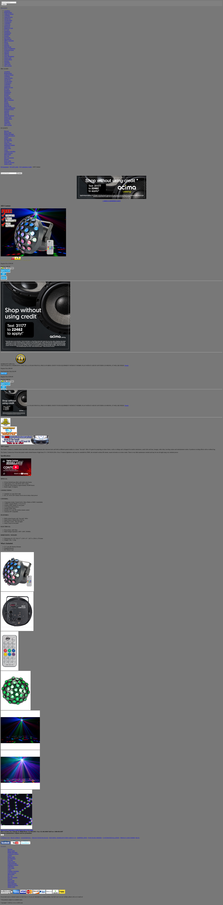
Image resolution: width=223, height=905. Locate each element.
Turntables (7, 62)
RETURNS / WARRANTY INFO (59, 838)
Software (6, 55)
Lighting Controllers (9, 151)
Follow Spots (7, 143)
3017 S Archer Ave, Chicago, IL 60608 (12, 831)
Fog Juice (6, 142)
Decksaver (7, 26)
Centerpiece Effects (9, 136)
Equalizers (7, 31)
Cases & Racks (8, 17)
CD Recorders (8, 20)
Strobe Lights (8, 164)
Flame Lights (7, 139)
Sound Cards (7, 58)
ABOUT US (72, 838)
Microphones (7, 39)
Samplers (6, 51)
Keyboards (7, 37)
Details (126, 365)
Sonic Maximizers (9, 56)
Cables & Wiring (8, 14)
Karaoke (6, 36)
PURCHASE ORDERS (95, 838)
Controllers (7, 23)
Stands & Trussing (9, 162)
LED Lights (7, 148)
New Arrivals (8, 66)
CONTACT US (5, 838)
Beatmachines (8, 12)
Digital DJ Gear (8, 28)
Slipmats (6, 53)
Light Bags (7, 146)
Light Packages (8, 153)
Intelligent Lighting (9, 145)
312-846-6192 (32, 831)
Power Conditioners (9, 48)
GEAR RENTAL (26, 838)
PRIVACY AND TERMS (127, 838)
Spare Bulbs (11, 882)
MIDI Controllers (9, 40)
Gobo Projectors (12, 863)
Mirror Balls (7, 154)
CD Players (7, 18)
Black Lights (7, 132)
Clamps (6, 137)
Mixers (6, 42)
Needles (6, 44)
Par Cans (6, 156)
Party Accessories (9, 157)
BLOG (138, 838)
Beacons (6, 131)
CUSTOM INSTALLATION (111, 838)
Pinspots (6, 159)
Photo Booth (7, 47)
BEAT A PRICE (15, 838)
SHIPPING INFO (82, 838)
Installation (7, 34)
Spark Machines (12, 884)
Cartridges (7, 15)
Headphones (7, 33)
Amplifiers (7, 11)
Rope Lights (7, 161)
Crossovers (7, 25)
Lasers (6, 150)
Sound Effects (8, 59)
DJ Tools (6, 29)
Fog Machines (8, 140)
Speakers (6, 61)
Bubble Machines (9, 134)
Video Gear (7, 64)
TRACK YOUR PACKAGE (40, 838)
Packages (6, 45)
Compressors (7, 22)
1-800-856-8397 (58, 831)
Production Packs (9, 50)
